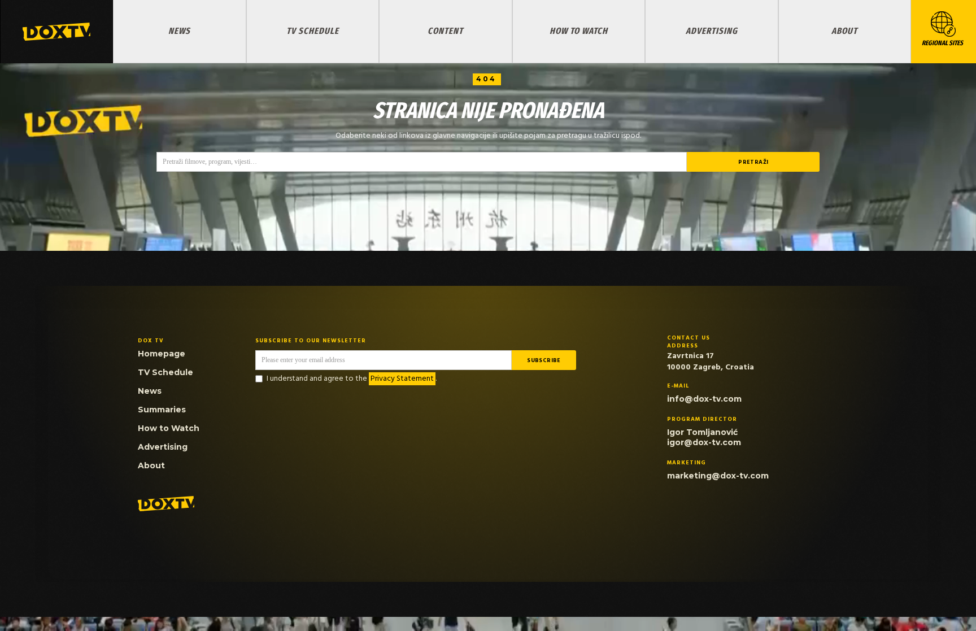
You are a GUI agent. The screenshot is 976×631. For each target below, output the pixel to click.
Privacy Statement (402, 378)
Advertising (712, 30)
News (179, 30)
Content (445, 30)
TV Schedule (312, 30)
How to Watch (579, 30)
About (844, 30)
